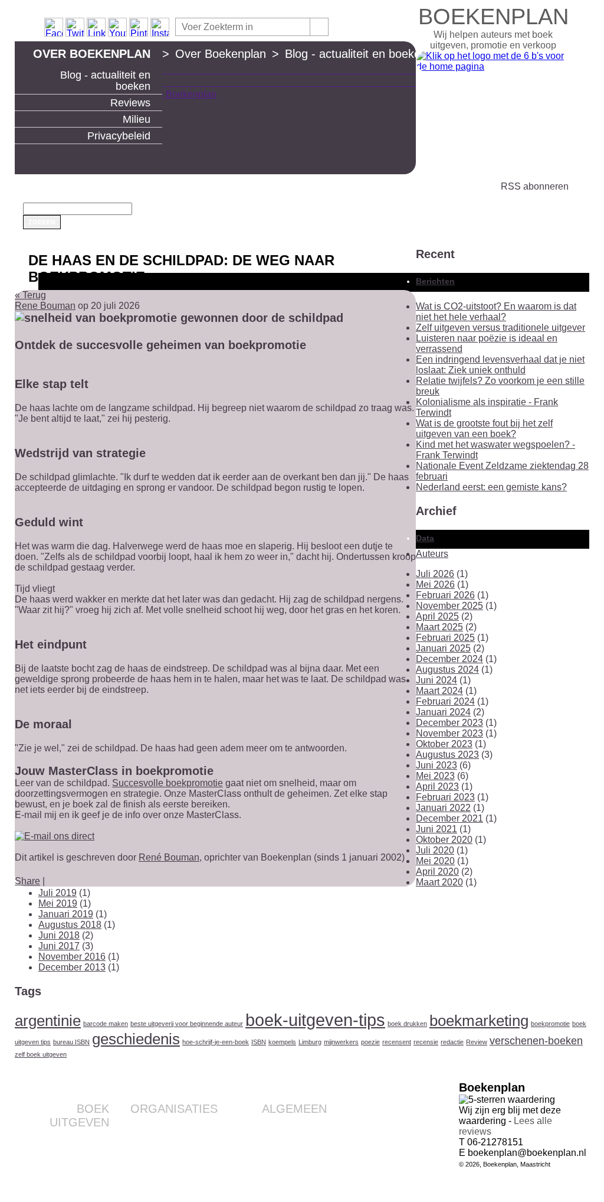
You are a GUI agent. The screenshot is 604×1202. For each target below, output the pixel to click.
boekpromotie (550, 1023)
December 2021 (449, 818)
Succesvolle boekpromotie (167, 783)
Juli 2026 (435, 574)
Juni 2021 (436, 829)
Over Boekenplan (91, 53)
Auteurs (432, 554)
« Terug (30, 295)
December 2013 (72, 967)
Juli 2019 (57, 893)
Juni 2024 (436, 680)
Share (27, 881)
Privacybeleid (118, 136)
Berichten (435, 281)
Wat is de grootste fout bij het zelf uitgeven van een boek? (484, 428)
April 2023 (437, 786)
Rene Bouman (45, 306)
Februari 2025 (445, 638)
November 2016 (72, 957)
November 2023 (449, 733)
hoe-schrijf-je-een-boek (215, 1041)
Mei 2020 (435, 861)
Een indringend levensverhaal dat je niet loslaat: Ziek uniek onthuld (500, 364)
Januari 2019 (65, 914)
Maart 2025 (439, 627)
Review (476, 1041)
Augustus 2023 (447, 755)
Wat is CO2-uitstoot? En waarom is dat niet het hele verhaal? (496, 311)
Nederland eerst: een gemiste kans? (491, 487)
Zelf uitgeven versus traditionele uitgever (500, 328)
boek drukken (407, 1023)
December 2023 (449, 723)
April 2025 (437, 616)
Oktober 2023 (444, 744)
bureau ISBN (71, 1041)
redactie (452, 1041)
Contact (312, 1126)
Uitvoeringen (85, 1159)
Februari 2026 (445, 595)
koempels (282, 1041)
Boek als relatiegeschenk (171, 1126)
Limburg (309, 1041)
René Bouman (169, 857)
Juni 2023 (436, 765)
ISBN (258, 1041)
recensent (396, 1041)
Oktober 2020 (444, 840)
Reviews (130, 103)
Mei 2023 (435, 776)
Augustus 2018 (69, 925)
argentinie (48, 1021)
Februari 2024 (445, 701)
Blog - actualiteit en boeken (105, 80)
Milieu (136, 119)
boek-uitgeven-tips (315, 1020)
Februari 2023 (445, 797)
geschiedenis (136, 1039)
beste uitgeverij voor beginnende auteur (186, 1023)
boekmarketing (478, 1021)
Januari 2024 (443, 712)
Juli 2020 (435, 850)
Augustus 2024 (447, 669)
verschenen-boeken (536, 1041)
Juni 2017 (59, 946)
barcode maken (105, 1023)
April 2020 (437, 872)
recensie (425, 1041)
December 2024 (449, 659)
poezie (370, 1041)
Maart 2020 (439, 882)
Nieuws (313, 1173)
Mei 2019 (57, 903)
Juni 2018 (59, 935)
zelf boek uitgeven (41, 1054)
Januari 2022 (443, 808)
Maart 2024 (439, 691)
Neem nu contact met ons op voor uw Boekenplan (273, 1159)
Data (425, 538)
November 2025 (449, 606)
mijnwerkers (341, 1041)
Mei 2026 (435, 584)
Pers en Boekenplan (289, 1145)
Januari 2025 (443, 648)
